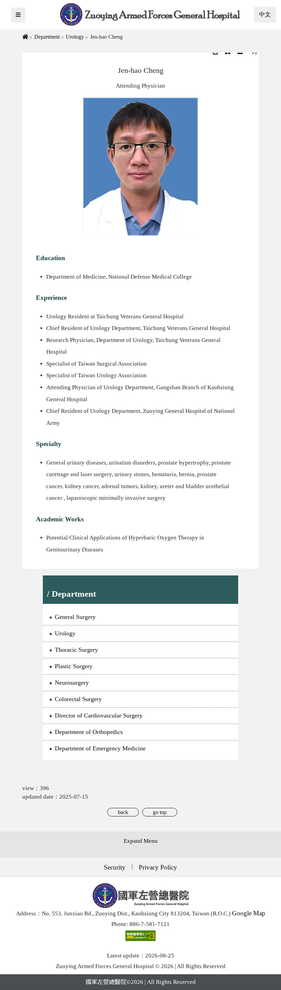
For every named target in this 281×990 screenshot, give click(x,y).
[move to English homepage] (150, 14)
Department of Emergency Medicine (100, 748)
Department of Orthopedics (89, 731)
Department (47, 37)
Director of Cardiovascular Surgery (99, 715)
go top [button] (160, 812)
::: (40, 570)
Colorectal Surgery (78, 699)
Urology (75, 37)
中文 (265, 14)
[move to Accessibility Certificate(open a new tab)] (140, 935)
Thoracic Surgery (76, 649)
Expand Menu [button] (141, 841)
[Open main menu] (18, 15)
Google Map (248, 913)
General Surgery (75, 616)
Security (114, 867)
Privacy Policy (158, 867)
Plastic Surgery (74, 666)
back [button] (123, 812)
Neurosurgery (72, 682)
